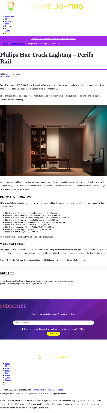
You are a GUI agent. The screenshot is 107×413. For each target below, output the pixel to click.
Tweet (3, 76)
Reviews (8, 26)
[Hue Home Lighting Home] (47, 12)
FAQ (7, 28)
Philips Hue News (17, 43)
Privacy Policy (39, 390)
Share (8, 76)
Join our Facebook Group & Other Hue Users (53, 39)
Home (5, 43)
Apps (7, 31)
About (7, 378)
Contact (8, 380)
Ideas (7, 24)
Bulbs (7, 375)
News (7, 19)
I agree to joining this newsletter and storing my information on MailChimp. (55, 329)
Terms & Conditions (54, 390)
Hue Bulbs (9, 17)
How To (8, 21)
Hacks (7, 371)
